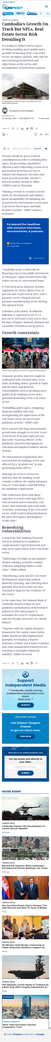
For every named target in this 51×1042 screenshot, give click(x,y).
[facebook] (13, 128)
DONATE (25, 705)
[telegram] (27, 128)
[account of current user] (41, 13)
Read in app (8, 2)
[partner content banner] (25, 241)
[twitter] (17, 128)
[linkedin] (22, 128)
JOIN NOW (25, 736)
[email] (31, 128)
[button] (36, 134)
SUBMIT (25, 773)
